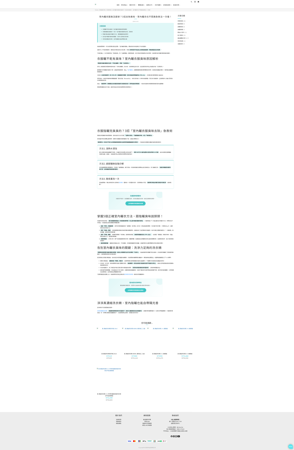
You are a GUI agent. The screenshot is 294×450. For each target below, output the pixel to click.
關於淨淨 (132, 5)
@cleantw (180, 427)
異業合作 (149, 5)
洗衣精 (121, 182)
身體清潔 (181, 27)
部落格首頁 (166, 5)
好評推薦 (158, 5)
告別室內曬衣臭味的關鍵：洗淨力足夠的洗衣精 (115, 36)
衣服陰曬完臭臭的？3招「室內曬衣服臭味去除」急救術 (118, 32)
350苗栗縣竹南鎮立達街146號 (178, 431)
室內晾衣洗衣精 (128, 274)
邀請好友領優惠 (147, 423)
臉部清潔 (181, 24)
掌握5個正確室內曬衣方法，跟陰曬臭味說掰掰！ (116, 34)
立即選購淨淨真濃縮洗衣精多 (135, 290)
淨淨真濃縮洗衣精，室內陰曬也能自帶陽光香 (115, 39)
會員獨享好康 (147, 419)
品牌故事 (118, 419)
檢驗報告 (118, 421)
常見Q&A (147, 421)
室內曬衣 (130, 70)
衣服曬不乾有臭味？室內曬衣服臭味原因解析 (115, 29)
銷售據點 (118, 423)
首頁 (118, 5)
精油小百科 (182, 32)
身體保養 (181, 29)
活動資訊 (181, 44)
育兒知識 (181, 41)
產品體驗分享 (183, 38)
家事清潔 (109, 10)
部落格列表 (102, 10)
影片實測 (181, 35)
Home (96, 10)
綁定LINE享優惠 (147, 425)
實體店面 (141, 5)
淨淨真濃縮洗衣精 (102, 311)
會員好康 (176, 5)
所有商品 (124, 5)
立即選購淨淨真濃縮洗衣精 (135, 203)
